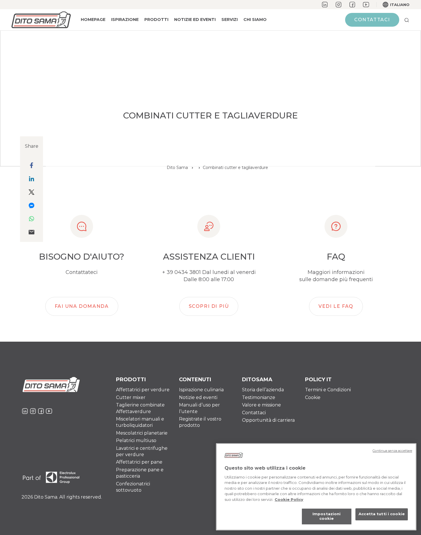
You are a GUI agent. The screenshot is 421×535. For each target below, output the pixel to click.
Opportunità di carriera (268, 420)
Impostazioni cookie (326, 516)
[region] (316, 486)
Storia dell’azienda (263, 389)
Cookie (312, 397)
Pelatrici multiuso (136, 440)
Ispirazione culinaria (201, 389)
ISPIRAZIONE (125, 19)
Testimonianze (258, 397)
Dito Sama (177, 167)
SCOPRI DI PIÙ (209, 306)
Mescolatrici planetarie (142, 433)
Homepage (93, 19)
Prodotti (156, 19)
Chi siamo (255, 19)
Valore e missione (261, 405)
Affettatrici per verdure (143, 389)
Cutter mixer (130, 397)
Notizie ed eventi (198, 397)
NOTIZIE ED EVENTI (195, 19)
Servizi (229, 19)
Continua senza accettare (392, 451)
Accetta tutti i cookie (382, 514)
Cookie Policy (289, 499)
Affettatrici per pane (139, 462)
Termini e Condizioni (328, 389)
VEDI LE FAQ (335, 306)
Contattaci (372, 19)
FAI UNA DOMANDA (82, 306)
